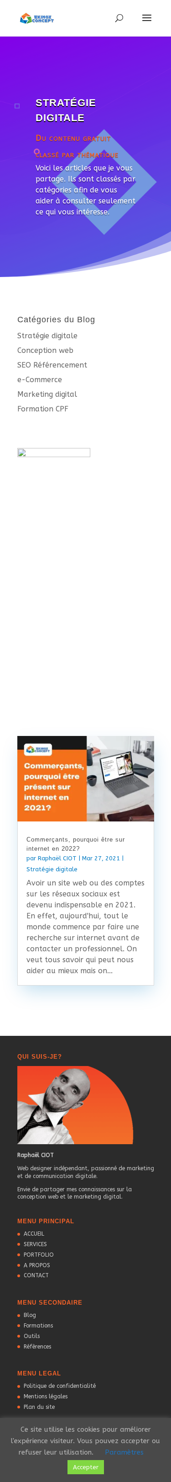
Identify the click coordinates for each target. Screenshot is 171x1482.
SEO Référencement (52, 365)
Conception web (45, 350)
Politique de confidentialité (60, 1386)
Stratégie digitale (47, 335)
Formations (38, 1325)
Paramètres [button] (124, 1452)
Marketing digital (47, 394)
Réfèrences (37, 1346)
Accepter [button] (85, 1467)
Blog (30, 1315)
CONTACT (36, 1275)
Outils (32, 1336)
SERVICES (35, 1244)
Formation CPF (42, 409)
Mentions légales (45, 1396)
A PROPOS (37, 1265)
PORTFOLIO (39, 1255)
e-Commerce (39, 379)
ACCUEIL (34, 1234)
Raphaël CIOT (57, 858)
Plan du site (39, 1407)
